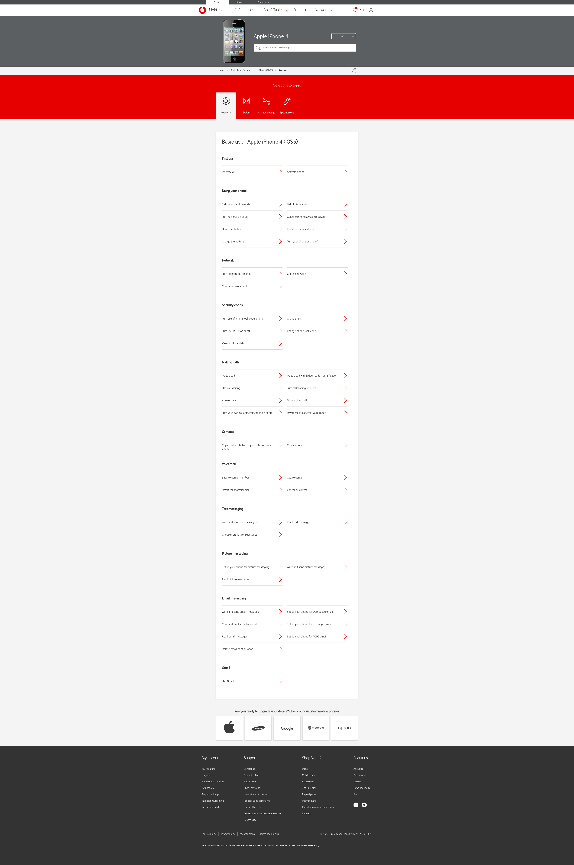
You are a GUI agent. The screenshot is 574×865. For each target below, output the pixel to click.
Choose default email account (239, 624)
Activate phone (295, 171)
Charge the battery (233, 241)
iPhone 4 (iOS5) (266, 70)
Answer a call (229, 400)
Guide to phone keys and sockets (306, 216)
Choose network (296, 273)
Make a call (228, 375)
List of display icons (298, 204)
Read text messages (298, 522)
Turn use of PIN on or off (236, 331)
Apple (250, 70)
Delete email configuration (237, 648)
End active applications (300, 229)
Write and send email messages (240, 611)
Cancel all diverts (297, 490)
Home (222, 70)
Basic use (282, 70)
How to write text (232, 229)
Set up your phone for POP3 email (306, 636)
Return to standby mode (236, 204)
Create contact (295, 445)
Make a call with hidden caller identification (312, 375)
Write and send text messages (239, 522)
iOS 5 (342, 36)
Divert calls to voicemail (236, 490)
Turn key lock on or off (235, 216)
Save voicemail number (235, 477)
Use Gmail (228, 681)
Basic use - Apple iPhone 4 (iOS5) (260, 141)
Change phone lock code (301, 331)
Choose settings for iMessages (239, 534)
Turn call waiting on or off (301, 388)
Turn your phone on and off (302, 241)
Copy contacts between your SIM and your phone (246, 446)
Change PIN (294, 318)
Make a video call (297, 400)
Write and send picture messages (306, 567)
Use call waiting (231, 388)
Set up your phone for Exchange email (309, 624)
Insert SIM (228, 171)
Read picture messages (235, 579)
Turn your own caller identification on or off (247, 412)
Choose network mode (235, 286)
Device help (235, 70)
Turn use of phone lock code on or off (243, 318)
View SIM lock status (234, 343)
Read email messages (235, 636)
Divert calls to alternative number (306, 412)
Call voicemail (295, 477)
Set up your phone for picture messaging (245, 567)
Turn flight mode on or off (237, 273)
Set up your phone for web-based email (310, 611)
